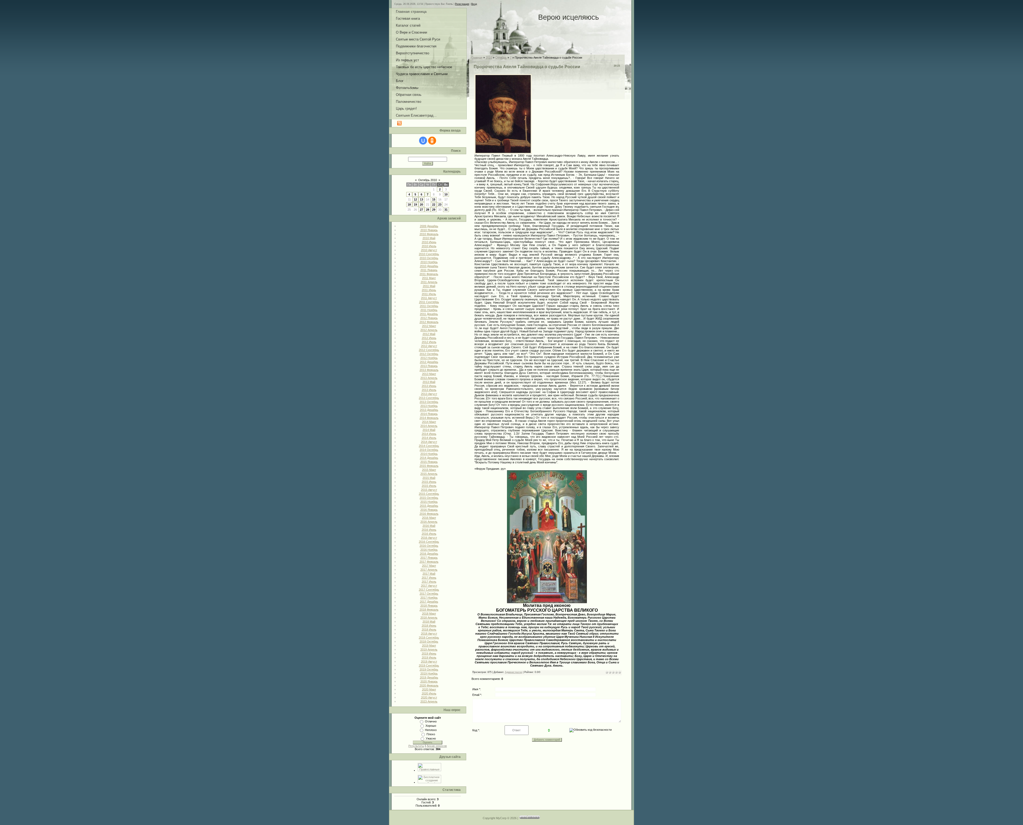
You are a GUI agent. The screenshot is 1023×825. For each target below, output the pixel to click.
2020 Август (429, 697)
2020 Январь (429, 681)
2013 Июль (429, 389)
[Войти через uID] (423, 141)
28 (427, 209)
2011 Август (429, 298)
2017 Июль (429, 581)
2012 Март (429, 326)
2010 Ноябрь (429, 262)
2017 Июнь (429, 577)
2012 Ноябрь (429, 358)
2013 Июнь (429, 385)
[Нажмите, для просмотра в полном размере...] (547, 602)
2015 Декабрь (429, 505)
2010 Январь (429, 230)
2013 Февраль (429, 369)
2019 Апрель (428, 649)
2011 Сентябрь (429, 302)
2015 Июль (429, 485)
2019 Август (429, 661)
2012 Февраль (429, 322)
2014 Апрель (428, 425)
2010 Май (429, 238)
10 (446, 194)
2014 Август (429, 441)
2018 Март (429, 613)
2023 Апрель (428, 701)
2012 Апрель (428, 330)
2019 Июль (429, 657)
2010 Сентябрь (429, 254)
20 (421, 204)
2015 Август (429, 489)
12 (415, 199)
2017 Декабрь (429, 601)
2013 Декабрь (429, 409)
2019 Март (429, 645)
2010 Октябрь (429, 258)
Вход (474, 4)
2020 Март (429, 689)
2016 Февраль (429, 513)
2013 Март (429, 373)
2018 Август (429, 633)
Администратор (513, 672)
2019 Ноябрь (429, 673)
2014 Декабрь (429, 457)
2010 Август (429, 250)
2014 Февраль (429, 417)
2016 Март (429, 517)
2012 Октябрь (429, 354)
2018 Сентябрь (429, 637)
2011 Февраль (429, 274)
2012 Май (429, 334)
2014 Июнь (429, 433)
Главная (477, 57)
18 (409, 204)
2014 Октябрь (429, 449)
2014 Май (429, 429)
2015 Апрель (428, 473)
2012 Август (429, 346)
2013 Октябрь (429, 401)
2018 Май (429, 621)
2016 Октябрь (429, 545)
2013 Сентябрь (429, 397)
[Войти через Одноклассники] (432, 141)
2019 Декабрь (429, 677)
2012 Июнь (429, 338)
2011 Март (429, 278)
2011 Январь (428, 270)
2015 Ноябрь (429, 501)
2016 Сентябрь (429, 541)
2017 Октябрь (429, 593)
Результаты (416, 746)
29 (433, 209)
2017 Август (429, 585)
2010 (489, 57)
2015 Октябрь (429, 497)
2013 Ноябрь (429, 405)
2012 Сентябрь (429, 350)
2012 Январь (429, 318)
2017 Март (429, 565)
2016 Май (429, 525)
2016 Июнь (429, 529)
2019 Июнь (429, 653)
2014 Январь (429, 413)
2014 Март (429, 421)
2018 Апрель (428, 617)
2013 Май (429, 381)
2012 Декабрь (429, 362)
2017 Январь (429, 557)
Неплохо (431, 730)
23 (439, 204)
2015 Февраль (429, 465)
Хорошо (430, 725)
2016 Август (429, 537)
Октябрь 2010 (427, 180)
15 (433, 199)
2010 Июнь (429, 242)
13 (421, 199)
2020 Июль (429, 693)
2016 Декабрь (429, 553)
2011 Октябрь (429, 306)
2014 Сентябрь (429, 445)
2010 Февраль (429, 234)
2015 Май (429, 477)
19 (415, 204)
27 (421, 209)
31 (446, 209)
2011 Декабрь (429, 314)
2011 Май (429, 286)
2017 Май (429, 573)
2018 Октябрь (429, 641)
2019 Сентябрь (429, 665)
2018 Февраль (429, 609)
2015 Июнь (429, 481)
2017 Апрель (428, 569)
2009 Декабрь (429, 226)
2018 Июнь (429, 625)
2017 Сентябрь (429, 589)
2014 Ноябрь (429, 453)
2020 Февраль (429, 685)
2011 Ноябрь (428, 310)
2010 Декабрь (429, 266)
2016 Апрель (428, 521)
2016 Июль (429, 533)
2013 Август (429, 393)
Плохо (431, 734)
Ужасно (431, 738)
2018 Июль (429, 629)
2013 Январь (429, 365)
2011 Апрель (429, 282)
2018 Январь (429, 605)
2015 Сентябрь (429, 493)
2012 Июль (429, 342)
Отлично (431, 721)
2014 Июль (429, 437)
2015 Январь (429, 461)
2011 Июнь (429, 290)
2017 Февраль (429, 561)
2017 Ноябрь (429, 597)
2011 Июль (429, 294)
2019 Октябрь (429, 669)
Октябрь (501, 57)
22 (433, 204)
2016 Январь (429, 509)
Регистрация (462, 4)
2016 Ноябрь (429, 549)
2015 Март (429, 469)
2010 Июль (429, 246)
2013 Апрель (428, 377)
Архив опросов (437, 746)
